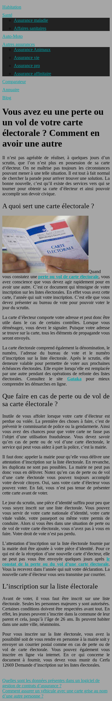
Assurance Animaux (32, 49)
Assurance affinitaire (32, 73)
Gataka (74, 378)
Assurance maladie (31, 20)
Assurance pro (27, 65)
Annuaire (10, 89)
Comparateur (14, 81)
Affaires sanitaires (30, 28)
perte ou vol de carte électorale (68, 276)
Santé (7, 15)
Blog (6, 97)
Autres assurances (18, 44)
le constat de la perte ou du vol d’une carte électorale (56, 561)
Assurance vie (26, 57)
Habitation (11, 7)
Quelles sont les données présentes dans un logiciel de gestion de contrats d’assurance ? (51, 683)
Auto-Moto (12, 36)
